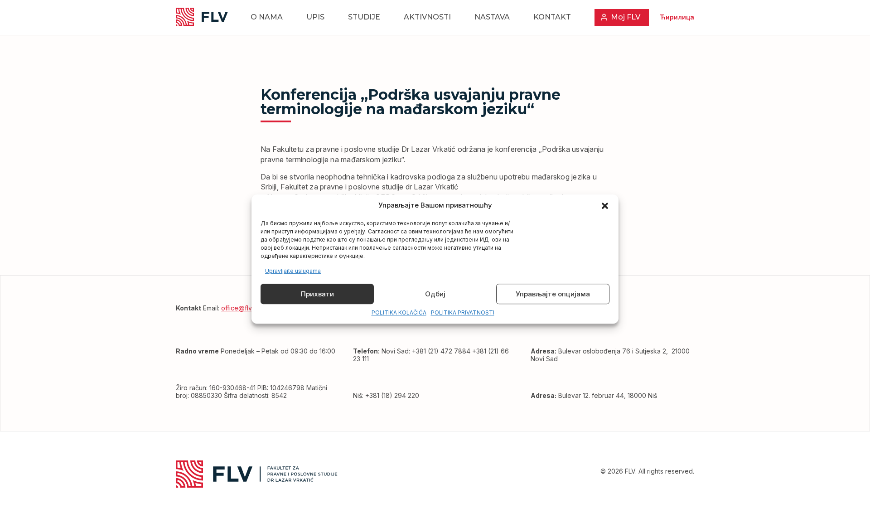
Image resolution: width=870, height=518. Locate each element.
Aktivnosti (427, 17)
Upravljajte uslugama (293, 270)
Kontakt (552, 17)
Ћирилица (677, 17)
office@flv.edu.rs (246, 308)
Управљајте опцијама (553, 294)
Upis (315, 17)
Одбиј (435, 294)
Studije (364, 17)
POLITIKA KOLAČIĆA (399, 313)
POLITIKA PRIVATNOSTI (462, 313)
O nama (267, 17)
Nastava (492, 17)
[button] (604, 205)
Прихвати (317, 294)
